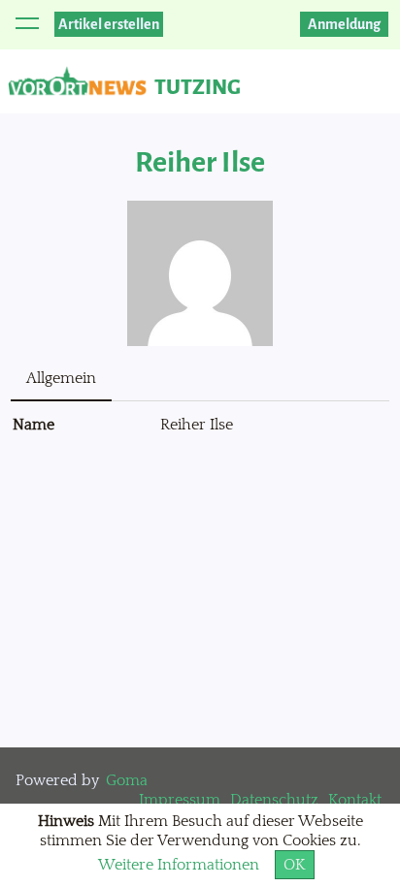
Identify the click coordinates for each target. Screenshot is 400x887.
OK (294, 864)
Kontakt (355, 799)
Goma (127, 780)
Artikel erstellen (108, 24)
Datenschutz (274, 799)
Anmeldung (344, 24)
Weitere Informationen (178, 864)
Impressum (179, 799)
